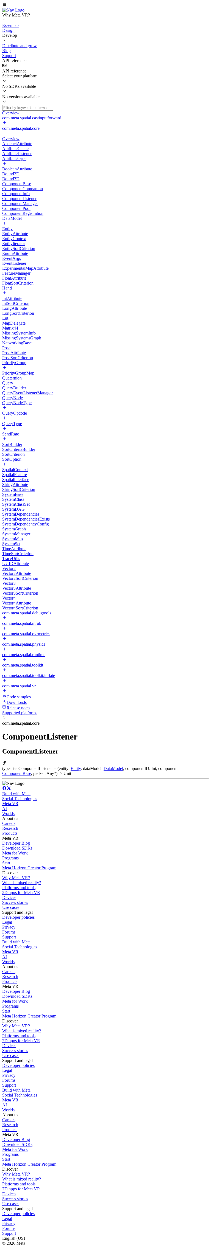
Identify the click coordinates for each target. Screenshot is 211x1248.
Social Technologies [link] (19, 798)
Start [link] (6, 863)
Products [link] (9, 833)
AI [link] (4, 808)
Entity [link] (76, 768)
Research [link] (10, 828)
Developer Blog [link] (16, 843)
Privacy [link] (8, 927)
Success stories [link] (15, 902)
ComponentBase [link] (16, 773)
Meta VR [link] (10, 803)
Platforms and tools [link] (18, 887)
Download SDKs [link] (17, 848)
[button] (105, 5)
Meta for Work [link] (15, 853)
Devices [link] (9, 897)
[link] (13, 10)
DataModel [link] (113, 768)
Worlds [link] (8, 813)
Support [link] (9, 937)
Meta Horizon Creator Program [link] (29, 867)
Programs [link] (10, 858)
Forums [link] (8, 932)
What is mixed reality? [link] (21, 882)
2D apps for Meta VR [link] (21, 892)
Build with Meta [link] (16, 793)
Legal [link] (7, 922)
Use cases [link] (10, 907)
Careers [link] (8, 823)
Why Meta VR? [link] (16, 877)
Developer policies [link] (18, 917)
